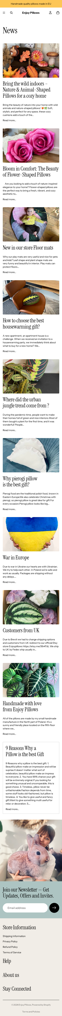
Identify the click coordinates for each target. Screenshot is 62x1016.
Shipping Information (14, 936)
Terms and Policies (31, 1011)
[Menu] (4, 13)
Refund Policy (10, 946)
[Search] (11, 12)
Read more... (9, 120)
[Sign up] (54, 908)
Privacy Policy (10, 941)
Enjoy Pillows (25, 1004)
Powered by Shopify (41, 1004)
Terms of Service (12, 952)
